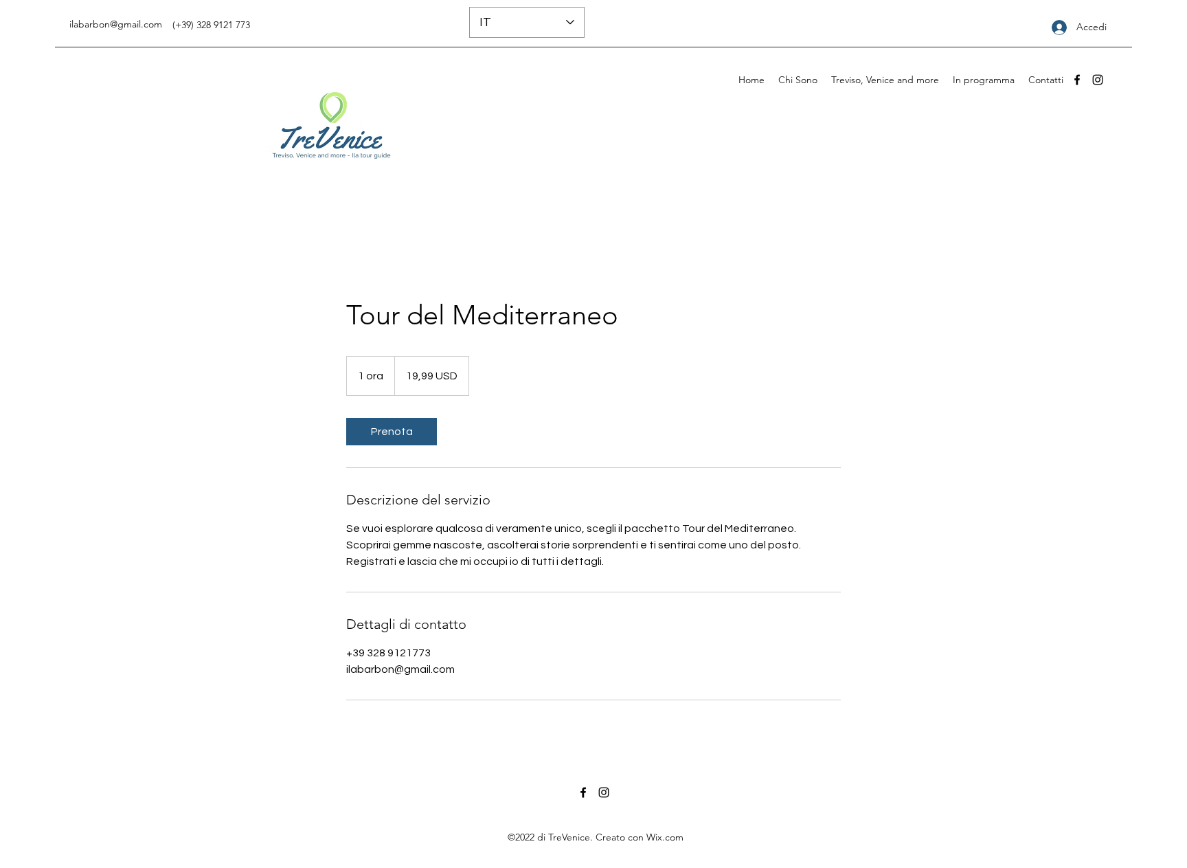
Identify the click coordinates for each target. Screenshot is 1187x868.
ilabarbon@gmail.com (115, 24)
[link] (391, 431)
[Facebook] (1077, 80)
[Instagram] (1098, 80)
